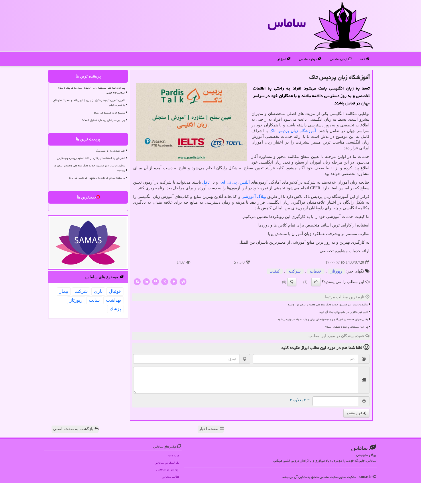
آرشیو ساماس (339, 59)
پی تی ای (229, 182)
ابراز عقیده (355, 413)
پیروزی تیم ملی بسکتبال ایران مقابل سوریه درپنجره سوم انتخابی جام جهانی (91, 90)
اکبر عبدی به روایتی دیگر (110, 151)
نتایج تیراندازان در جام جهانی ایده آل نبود (343, 312)
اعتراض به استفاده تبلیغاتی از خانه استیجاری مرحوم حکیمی (91, 158)
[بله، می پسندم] (315, 282)
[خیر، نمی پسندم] (291, 282)
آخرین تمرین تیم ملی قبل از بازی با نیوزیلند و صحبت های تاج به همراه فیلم (89, 102)
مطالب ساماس (170, 477)
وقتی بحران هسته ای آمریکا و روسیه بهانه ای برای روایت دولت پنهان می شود (323, 319)
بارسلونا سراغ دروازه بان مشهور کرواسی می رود (97, 178)
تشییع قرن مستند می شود (109, 113)
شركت (295, 271)
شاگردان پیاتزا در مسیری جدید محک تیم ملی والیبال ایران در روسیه (328, 304)
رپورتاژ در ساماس (167, 469)
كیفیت (274, 271)
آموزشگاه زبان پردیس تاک (292, 131)
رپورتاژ (336, 271)
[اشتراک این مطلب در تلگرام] (183, 281)
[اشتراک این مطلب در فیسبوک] (174, 281)
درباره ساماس (308, 59)
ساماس (286, 22)
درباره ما (173, 455)
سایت (94, 300)
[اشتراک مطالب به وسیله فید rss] (137, 281)
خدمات (316, 271)
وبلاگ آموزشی (253, 196)
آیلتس (245, 182)
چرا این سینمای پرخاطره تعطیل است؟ (346, 327)
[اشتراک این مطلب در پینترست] (156, 281)
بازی (98, 291)
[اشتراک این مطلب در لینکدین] (146, 281)
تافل (206, 182)
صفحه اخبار (209, 429)
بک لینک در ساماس (167, 463)
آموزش (282, 59)
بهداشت (113, 300)
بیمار (63, 291)
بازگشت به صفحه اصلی (74, 429)
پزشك (115, 308)
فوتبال (115, 291)
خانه (363, 59)
